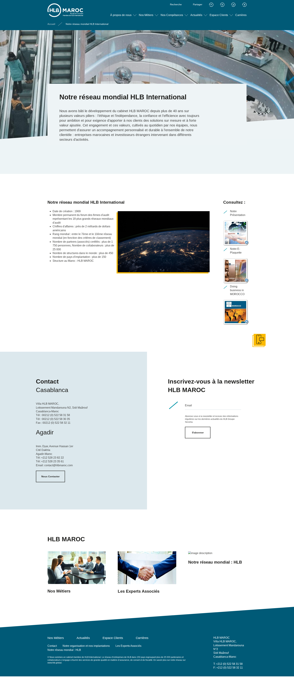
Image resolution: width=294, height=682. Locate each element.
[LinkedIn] (231, 675)
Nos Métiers (146, 15)
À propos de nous (121, 15)
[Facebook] (223, 675)
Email (188, 405)
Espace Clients (219, 15)
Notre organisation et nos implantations (86, 645)
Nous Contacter (50, 476)
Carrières (241, 15)
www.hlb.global (54, 663)
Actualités (196, 15)
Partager (197, 4)
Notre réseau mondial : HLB (64, 649)
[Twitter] (215, 675)
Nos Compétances (172, 15)
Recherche (176, 4)
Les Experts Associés (128, 645)
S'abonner (198, 432)
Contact (52, 645)
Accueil (51, 24)
